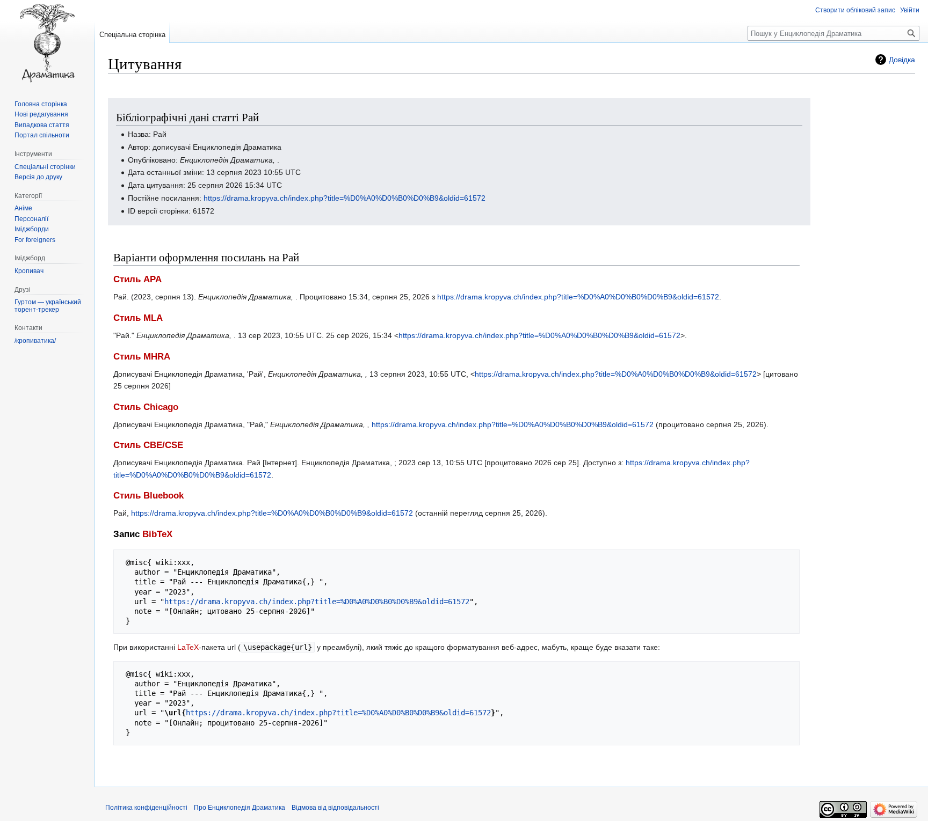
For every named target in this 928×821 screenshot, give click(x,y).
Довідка (902, 59)
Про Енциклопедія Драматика (239, 807)
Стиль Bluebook (148, 495)
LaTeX (188, 647)
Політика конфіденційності (146, 807)
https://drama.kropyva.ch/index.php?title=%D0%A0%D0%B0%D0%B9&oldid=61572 (344, 198)
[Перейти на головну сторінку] (47, 43)
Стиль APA (137, 279)
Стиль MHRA (141, 356)
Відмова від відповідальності (335, 807)
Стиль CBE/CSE (148, 445)
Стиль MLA (138, 318)
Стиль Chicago (145, 407)
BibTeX (157, 534)
